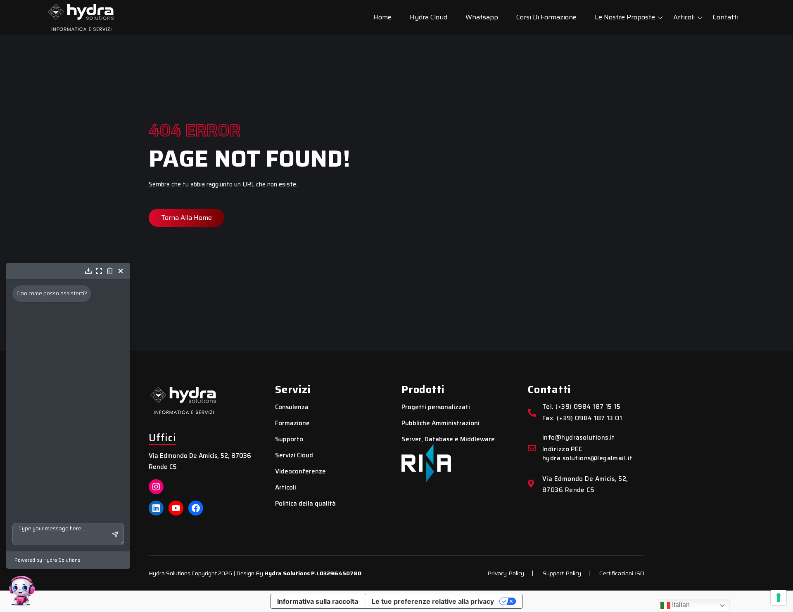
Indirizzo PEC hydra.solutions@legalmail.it (587, 454)
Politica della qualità (305, 503)
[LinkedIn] (156, 508)
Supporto (289, 439)
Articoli (684, 17)
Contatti (725, 17)
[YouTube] (176, 508)
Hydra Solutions (287, 573)
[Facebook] (195, 508)
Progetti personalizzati (435, 407)
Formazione (292, 423)
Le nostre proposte (625, 17)
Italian (680, 604)
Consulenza (292, 407)
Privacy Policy (506, 573)
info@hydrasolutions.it (578, 438)
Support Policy (562, 573)
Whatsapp (481, 17)
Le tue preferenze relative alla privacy (433, 601)
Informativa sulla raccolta (317, 601)
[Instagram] (156, 486)
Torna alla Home (186, 217)
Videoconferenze (300, 471)
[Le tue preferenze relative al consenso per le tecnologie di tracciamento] (778, 597)
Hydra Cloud (428, 17)
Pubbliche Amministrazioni (440, 423)
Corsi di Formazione (546, 17)
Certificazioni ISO (621, 573)
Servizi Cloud (294, 455)
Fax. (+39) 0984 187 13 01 (582, 418)
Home (382, 17)
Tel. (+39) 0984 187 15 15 (581, 407)
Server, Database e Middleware (448, 439)
